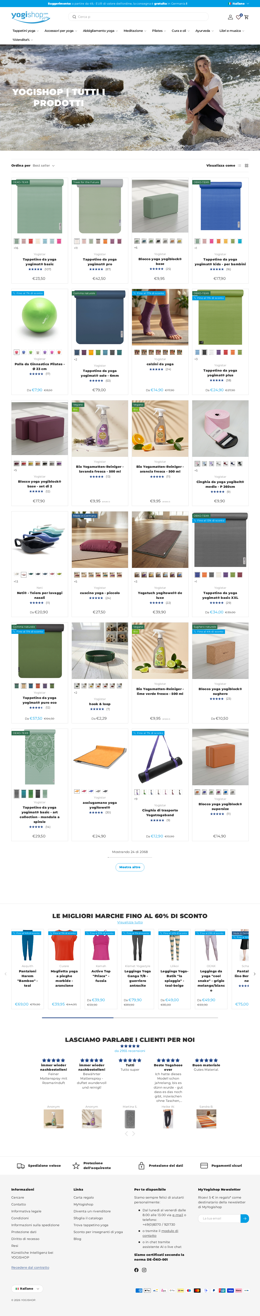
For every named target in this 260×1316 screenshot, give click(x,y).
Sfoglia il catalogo (88, 1218)
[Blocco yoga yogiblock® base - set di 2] (39, 428)
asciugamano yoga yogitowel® (100, 805)
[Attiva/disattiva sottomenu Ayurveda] (212, 31)
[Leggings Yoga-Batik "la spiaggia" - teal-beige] (174, 945)
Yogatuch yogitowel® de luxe (160, 595)
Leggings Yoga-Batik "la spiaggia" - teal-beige (174, 978)
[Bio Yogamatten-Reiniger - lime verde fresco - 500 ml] (160, 651)
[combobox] (138, 17)
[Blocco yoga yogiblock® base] (160, 206)
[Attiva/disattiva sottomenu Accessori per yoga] (76, 31)
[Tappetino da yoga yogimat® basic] (39, 206)
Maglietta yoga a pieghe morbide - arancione (64, 978)
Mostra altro (129, 867)
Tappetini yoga (24, 31)
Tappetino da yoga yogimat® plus (220, 373)
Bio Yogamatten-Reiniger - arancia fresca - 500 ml (160, 469)
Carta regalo (84, 1197)
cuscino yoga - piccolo (100, 593)
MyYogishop (83, 1204)
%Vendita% (21, 40)
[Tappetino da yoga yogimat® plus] (220, 317)
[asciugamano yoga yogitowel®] (100, 757)
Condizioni (20, 1218)
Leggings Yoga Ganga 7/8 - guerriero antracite (138, 978)
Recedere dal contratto (30, 1267)
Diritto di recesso (25, 1239)
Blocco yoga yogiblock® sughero (220, 691)
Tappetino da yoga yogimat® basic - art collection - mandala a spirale (40, 815)
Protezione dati (23, 1232)
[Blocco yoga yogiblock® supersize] (220, 757)
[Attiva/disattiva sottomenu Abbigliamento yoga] (117, 31)
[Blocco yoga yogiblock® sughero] (220, 651)
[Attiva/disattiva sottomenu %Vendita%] (32, 40)
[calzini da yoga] (160, 317)
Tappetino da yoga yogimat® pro (100, 262)
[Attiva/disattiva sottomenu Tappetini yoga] (38, 31)
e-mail (177, 1215)
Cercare (17, 1197)
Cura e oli (179, 31)
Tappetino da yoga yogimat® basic (40, 262)
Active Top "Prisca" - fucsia (101, 976)
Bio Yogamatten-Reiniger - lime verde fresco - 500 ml (160, 691)
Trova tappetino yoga (91, 1225)
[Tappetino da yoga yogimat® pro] (100, 206)
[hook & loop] (100, 651)
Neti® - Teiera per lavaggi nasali (39, 595)
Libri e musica (230, 31)
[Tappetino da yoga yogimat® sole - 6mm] (100, 317)
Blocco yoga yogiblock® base (160, 261)
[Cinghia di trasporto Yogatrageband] (160, 757)
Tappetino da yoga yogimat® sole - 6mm (100, 373)
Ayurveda (202, 31)
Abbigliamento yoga (98, 31)
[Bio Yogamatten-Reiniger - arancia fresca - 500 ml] (160, 428)
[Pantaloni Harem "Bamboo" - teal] (27, 945)
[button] (246, 17)
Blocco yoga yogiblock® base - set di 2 (39, 484)
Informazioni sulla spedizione (35, 1225)
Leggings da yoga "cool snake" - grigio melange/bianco (211, 980)
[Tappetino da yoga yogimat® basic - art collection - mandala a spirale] (39, 757)
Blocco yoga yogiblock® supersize (220, 806)
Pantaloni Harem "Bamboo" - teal (27, 978)
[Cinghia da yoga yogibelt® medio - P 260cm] (220, 428)
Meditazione (133, 31)
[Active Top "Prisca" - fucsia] (101, 945)
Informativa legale (26, 1211)
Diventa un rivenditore (92, 1211)
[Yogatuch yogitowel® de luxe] (160, 539)
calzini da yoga (160, 364)
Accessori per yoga (59, 31)
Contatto (18, 1204)
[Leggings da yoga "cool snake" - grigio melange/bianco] (211, 945)
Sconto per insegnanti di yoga (98, 1232)
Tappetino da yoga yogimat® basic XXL (220, 595)
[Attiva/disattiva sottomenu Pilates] (165, 31)
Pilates (157, 31)
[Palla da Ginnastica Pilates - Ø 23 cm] (39, 317)
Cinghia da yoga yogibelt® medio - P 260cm (220, 484)
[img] (130, 1046)
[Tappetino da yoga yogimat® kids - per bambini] (220, 206)
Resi (14, 1246)
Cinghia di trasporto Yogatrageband (160, 812)
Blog (77, 1239)
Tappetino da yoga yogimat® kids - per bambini (220, 262)
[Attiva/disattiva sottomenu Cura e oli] (188, 31)
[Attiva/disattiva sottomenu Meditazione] (145, 31)
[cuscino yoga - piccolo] (100, 539)
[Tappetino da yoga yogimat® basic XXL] (220, 539)
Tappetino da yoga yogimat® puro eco (40, 700)
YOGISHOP (28, 1300)
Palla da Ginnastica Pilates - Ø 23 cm (40, 366)
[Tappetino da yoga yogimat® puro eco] (39, 651)
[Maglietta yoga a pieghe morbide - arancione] (64, 945)
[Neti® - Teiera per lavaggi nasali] (39, 539)
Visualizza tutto (130, 922)
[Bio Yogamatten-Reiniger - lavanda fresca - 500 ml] (100, 428)
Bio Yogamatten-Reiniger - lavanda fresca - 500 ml (100, 469)
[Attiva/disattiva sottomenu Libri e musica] (243, 31)
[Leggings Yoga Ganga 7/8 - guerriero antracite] (138, 945)
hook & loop (100, 704)
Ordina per (21, 165)
